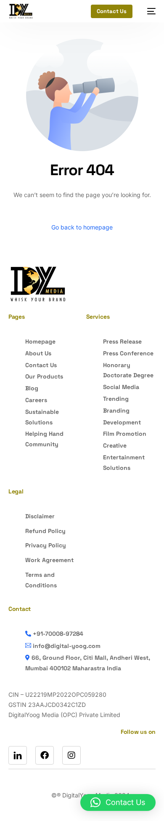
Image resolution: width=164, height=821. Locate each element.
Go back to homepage (82, 227)
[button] (118, 802)
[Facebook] (44, 755)
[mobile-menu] (148, 11)
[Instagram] (71, 755)
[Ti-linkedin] (17, 755)
